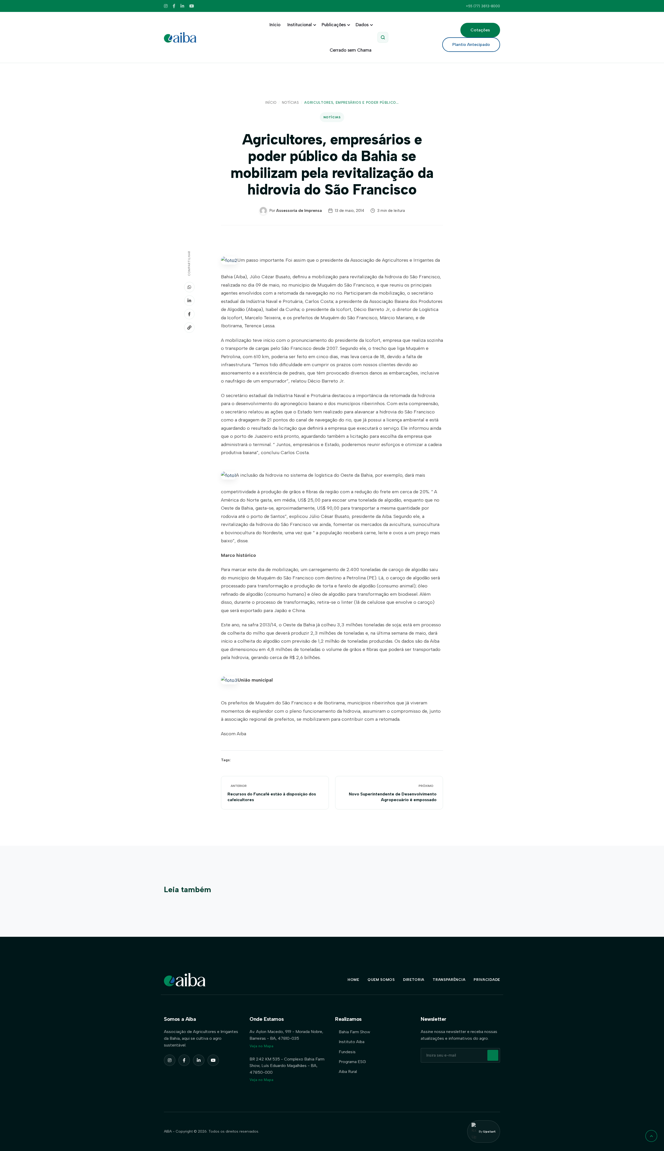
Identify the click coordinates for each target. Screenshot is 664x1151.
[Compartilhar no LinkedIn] (189, 300)
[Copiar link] (189, 327)
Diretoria (413, 979)
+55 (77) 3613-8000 (483, 6)
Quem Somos (381, 979)
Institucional (299, 24)
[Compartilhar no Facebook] (189, 314)
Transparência (449, 979)
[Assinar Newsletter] (492, 1055)
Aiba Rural (348, 1071)
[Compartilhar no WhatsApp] (189, 287)
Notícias (290, 103)
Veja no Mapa (261, 1046)
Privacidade (487, 979)
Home (353, 979)
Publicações (334, 24)
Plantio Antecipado (471, 44)
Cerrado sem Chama (350, 50)
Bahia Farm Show (354, 1031)
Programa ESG (352, 1061)
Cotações (480, 29)
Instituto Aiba (351, 1041)
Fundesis (347, 1051)
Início (274, 24)
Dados (362, 24)
